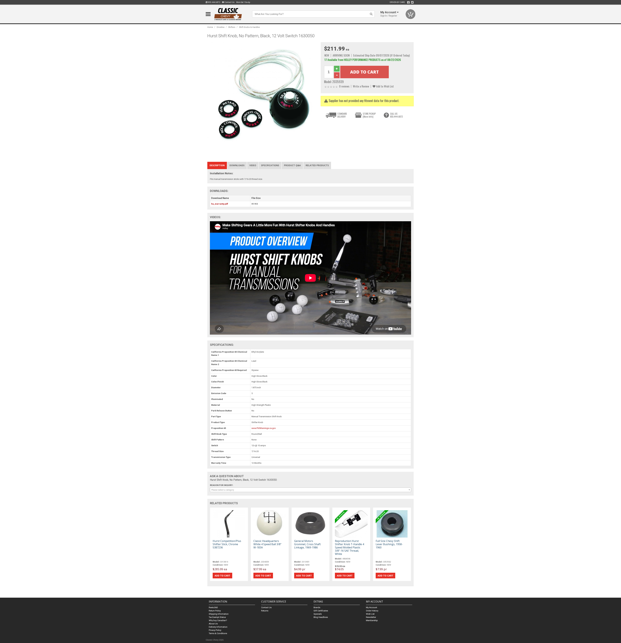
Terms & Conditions (218, 633)
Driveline (220, 27)
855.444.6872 (213, 2)
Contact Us (229, 2)
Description (217, 165)
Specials (318, 614)
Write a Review (361, 86)
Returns (264, 610)
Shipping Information (219, 614)
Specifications (270, 165)
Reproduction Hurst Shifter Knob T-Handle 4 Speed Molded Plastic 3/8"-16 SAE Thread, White (349, 547)
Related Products (317, 165)
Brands (317, 607)
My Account (371, 607)
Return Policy (215, 610)
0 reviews (344, 86)
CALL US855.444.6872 (396, 115)
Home (210, 27)
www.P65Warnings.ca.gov (263, 428)
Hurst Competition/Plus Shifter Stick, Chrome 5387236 (227, 544)
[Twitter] (412, 2)
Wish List (370, 614)
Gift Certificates (321, 610)
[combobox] (310, 490)
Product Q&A (292, 165)
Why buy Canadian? (218, 620)
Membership (372, 620)
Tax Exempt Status (217, 617)
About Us (213, 623)
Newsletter (371, 617)
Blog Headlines (321, 617)
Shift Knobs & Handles (249, 27)
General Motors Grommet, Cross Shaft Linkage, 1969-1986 (307, 544)
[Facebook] (408, 2)
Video (252, 165)
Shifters (231, 27)
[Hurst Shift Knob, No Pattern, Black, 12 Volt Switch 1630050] (262, 97)
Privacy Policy (215, 630)
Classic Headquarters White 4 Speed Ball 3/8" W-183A (267, 544)
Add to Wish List (385, 86)
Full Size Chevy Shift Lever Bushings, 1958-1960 (389, 544)
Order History (372, 610)
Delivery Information (218, 627)
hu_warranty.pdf (219, 204)
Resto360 (213, 607)
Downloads (237, 165)
